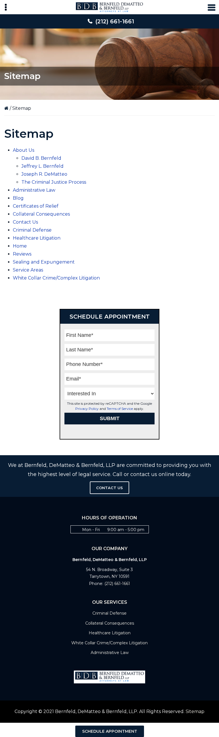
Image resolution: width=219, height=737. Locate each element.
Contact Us (25, 222)
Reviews (22, 254)
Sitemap (195, 711)
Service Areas (28, 270)
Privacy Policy (87, 408)
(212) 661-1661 (114, 21)
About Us (23, 150)
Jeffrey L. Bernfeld (42, 166)
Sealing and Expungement (44, 262)
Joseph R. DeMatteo (44, 174)
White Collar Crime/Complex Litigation (56, 278)
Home (20, 246)
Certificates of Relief (35, 206)
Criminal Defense (32, 230)
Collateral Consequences (41, 214)
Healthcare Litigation (36, 238)
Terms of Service (120, 408)
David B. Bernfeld (41, 158)
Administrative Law (34, 190)
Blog (18, 198)
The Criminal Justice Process (53, 182)
